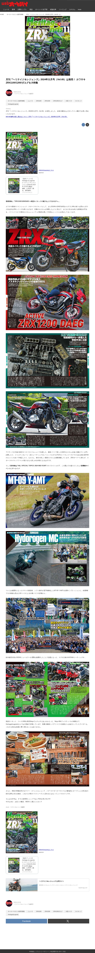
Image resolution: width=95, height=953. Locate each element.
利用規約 (31, 951)
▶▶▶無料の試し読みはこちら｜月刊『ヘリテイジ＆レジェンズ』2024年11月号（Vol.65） (37, 117)
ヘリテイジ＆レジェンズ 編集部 (23, 93)
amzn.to (41, 173)
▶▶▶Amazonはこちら (46, 170)
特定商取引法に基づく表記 (58, 951)
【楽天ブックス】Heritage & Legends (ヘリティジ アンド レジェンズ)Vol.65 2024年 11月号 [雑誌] (29, 182)
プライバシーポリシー (42, 951)
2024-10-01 (17, 92)
